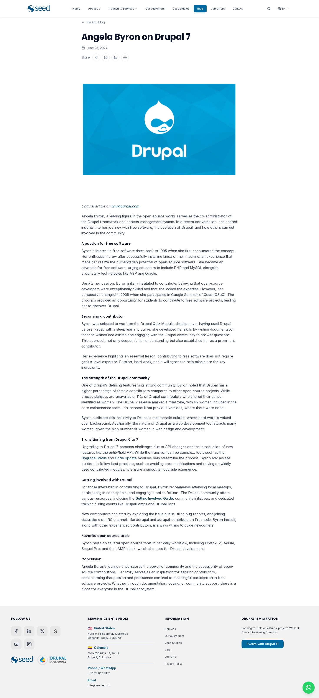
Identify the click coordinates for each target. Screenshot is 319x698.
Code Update (126, 458)
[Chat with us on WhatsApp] (309, 688)
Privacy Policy (174, 663)
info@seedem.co (99, 685)
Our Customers (174, 636)
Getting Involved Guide (154, 498)
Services (170, 629)
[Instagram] (29, 644)
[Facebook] (16, 631)
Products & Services (121, 8)
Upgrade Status (94, 458)
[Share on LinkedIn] (115, 57)
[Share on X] (106, 57)
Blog (200, 8)
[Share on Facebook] (96, 57)
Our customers (155, 8)
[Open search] (269, 8)
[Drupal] (55, 631)
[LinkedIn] (29, 631)
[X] (42, 631)
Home (76, 8)
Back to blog (96, 22)
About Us (94, 8)
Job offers (218, 8)
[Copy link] (125, 57)
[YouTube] (16, 644)
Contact (238, 8)
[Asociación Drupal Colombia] (51, 660)
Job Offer (171, 656)
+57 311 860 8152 (99, 673)
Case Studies (173, 642)
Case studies (181, 8)
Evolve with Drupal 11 (262, 644)
